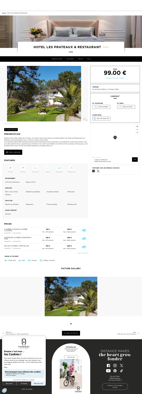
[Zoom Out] (137, 129)
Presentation (57, 59)
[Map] (115, 139)
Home (4, 13)
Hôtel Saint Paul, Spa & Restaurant (126, 334)
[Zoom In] (137, 126)
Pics (88, 59)
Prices (80, 59)
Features (70, 59)
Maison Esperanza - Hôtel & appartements (17, 334)
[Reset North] (137, 132)
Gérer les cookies (27, 389)
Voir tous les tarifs (116, 78)
